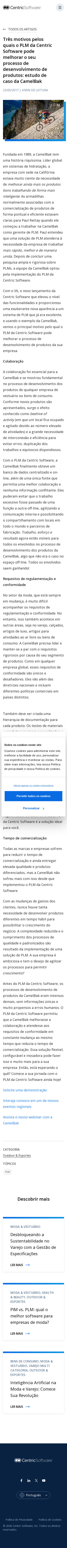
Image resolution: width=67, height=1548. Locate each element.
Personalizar (31, 808)
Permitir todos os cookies (33, 796)
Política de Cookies (50, 1519)
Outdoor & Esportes (17, 1155)
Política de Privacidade (19, 1519)
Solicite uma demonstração (25, 1090)
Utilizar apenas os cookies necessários (33, 785)
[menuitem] (19, 1519)
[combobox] (38, 1495)
